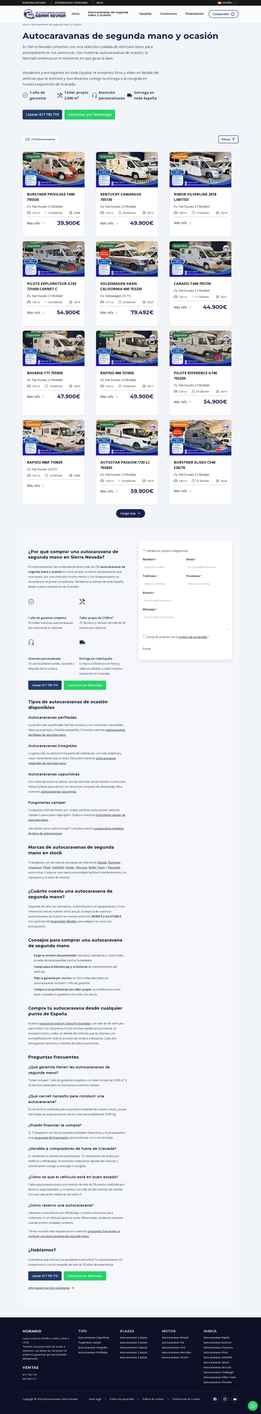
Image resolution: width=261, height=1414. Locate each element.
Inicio (76, 13)
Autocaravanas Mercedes (176, 1352)
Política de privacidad (122, 1399)
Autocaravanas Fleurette (218, 1382)
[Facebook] (215, 1399)
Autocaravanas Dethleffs (218, 1357)
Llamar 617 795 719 (42, 114)
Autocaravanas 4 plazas (133, 1347)
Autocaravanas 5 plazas (133, 1352)
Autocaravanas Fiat (173, 1342)
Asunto (149, 593)
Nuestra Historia (34, 2)
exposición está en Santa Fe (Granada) (65, 1023)
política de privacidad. (193, 637)
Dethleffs (58, 867)
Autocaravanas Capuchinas (93, 1337)
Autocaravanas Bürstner (218, 1342)
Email (191, 559)
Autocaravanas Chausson (218, 1347)
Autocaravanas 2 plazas (133, 1337)
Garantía (145, 13)
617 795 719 (30, 1374)
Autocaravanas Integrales (93, 1347)
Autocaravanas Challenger (219, 1372)
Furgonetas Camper (89, 1342)
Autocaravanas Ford (173, 1347)
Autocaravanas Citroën (175, 1357)
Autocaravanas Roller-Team (220, 1377)
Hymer (70, 867)
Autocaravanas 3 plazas (133, 1342)
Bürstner (114, 862)
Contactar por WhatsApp (90, 114)
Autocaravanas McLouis (217, 1367)
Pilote (47, 867)
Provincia (193, 576)
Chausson (35, 867)
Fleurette (114, 867)
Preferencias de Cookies (186, 1399)
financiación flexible (63, 921)
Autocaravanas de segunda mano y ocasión (108, 14)
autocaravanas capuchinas (58, 792)
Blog (100, 2)
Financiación (194, 13)
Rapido (102, 862)
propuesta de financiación (51, 1138)
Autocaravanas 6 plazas (133, 1357)
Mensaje (150, 609)
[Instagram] (225, 1399)
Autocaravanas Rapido (217, 1337)
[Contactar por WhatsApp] (253, 1406)
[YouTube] (234, 1399)
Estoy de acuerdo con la (178, 637)
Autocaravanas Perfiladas (93, 1352)
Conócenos (168, 13)
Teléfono (150, 576)
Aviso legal (95, 1399)
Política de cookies (153, 1399)
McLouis (81, 867)
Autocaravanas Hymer (216, 1362)
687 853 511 (30, 1378)
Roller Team (97, 867)
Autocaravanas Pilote (216, 1352)
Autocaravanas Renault (175, 1337)
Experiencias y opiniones (71, 2)
